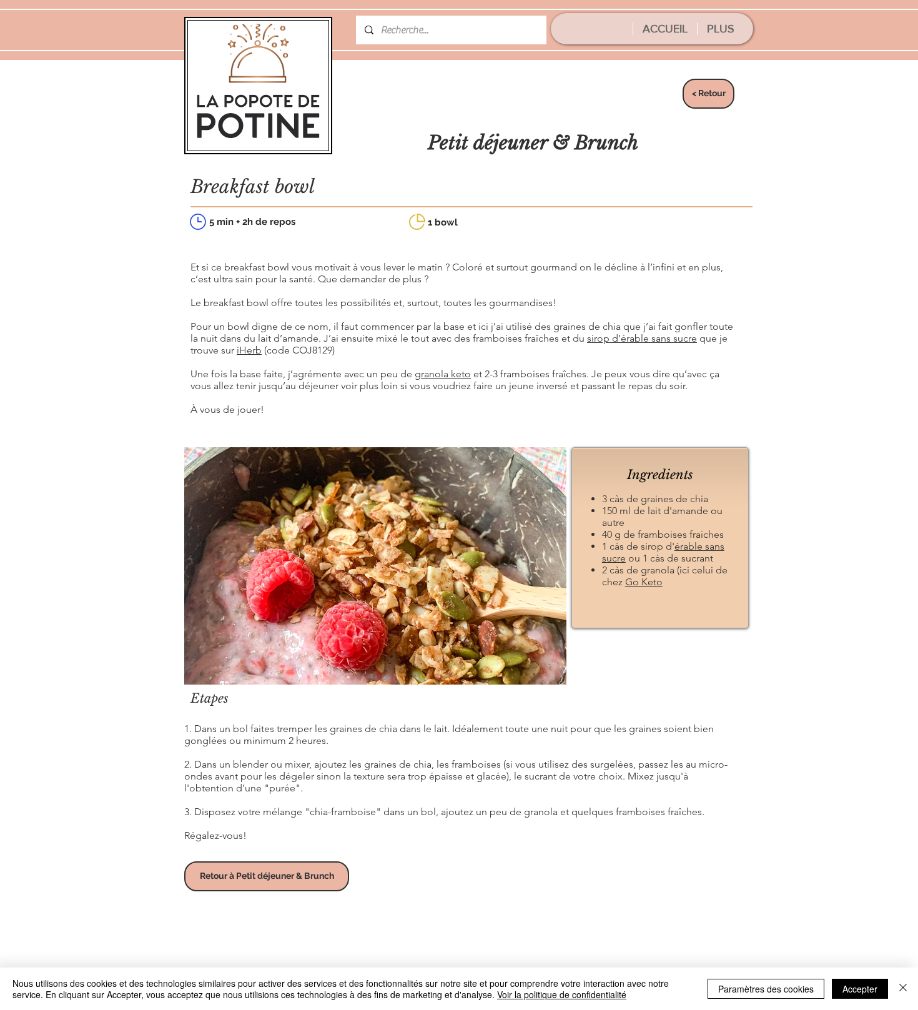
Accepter (859, 989)
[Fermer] (903, 989)
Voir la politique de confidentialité (561, 994)
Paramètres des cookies (766, 989)
